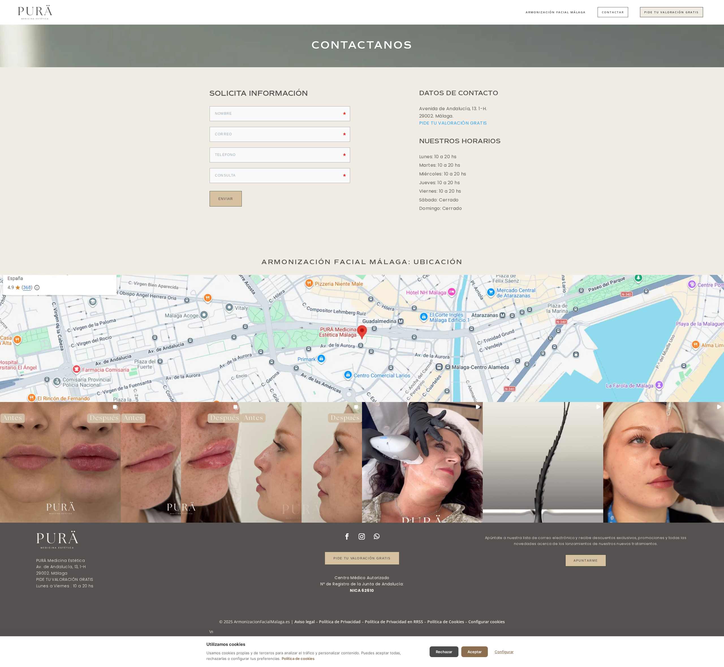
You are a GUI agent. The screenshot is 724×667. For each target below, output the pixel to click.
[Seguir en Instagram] (361, 536)
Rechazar (444, 651)
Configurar (504, 651)
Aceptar (474, 651)
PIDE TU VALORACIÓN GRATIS (671, 12)
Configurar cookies (486, 621)
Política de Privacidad (340, 621)
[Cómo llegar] (362, 338)
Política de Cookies (445, 621)
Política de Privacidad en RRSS (394, 621)
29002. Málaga (51, 573)
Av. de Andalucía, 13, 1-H (61, 567)
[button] (60, 462)
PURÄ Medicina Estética (60, 560)
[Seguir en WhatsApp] (376, 536)
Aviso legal (304, 621)
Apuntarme (586, 560)
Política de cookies (298, 658)
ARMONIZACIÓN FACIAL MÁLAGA (556, 12)
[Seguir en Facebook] (347, 536)
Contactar (613, 12)
